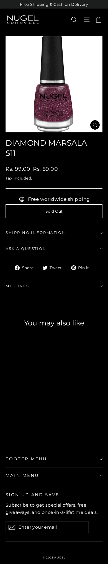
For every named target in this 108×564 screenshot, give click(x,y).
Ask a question (26, 249)
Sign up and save (32, 494)
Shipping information (36, 233)
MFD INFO (18, 286)
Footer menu (26, 458)
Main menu (22, 475)
